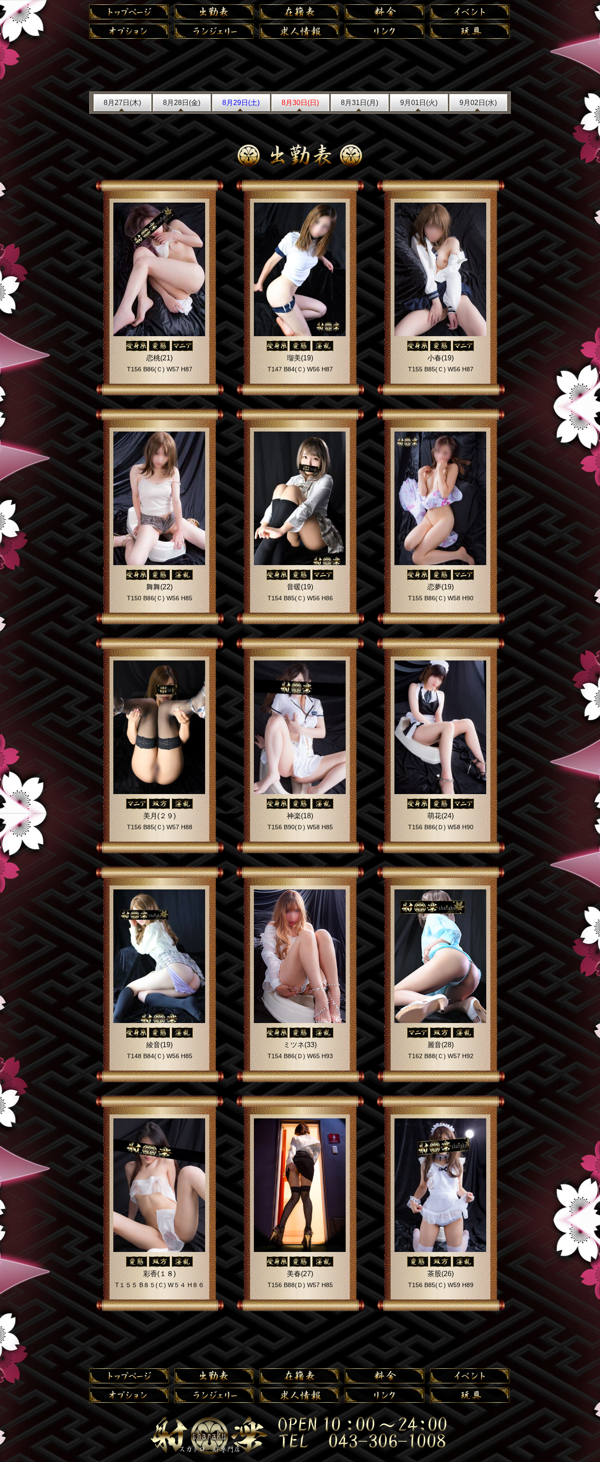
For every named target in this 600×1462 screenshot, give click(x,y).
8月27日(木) (122, 102)
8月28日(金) (181, 102)
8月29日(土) (241, 102)
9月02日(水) (478, 102)
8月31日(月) (359, 102)
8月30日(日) (300, 102)
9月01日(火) (418, 102)
